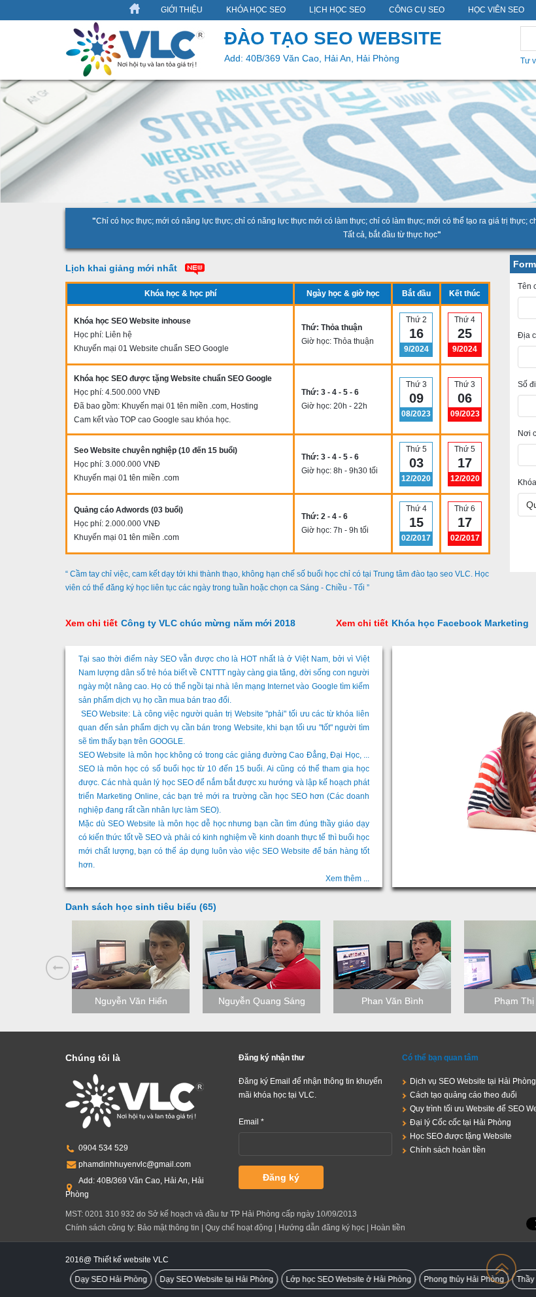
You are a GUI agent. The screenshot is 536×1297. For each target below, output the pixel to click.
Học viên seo (496, 9)
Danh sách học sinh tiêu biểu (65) (140, 906)
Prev (58, 968)
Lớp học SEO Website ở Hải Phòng (325, 1279)
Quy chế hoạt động (239, 1227)
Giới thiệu (182, 9)
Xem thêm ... (347, 878)
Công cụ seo (416, 9)
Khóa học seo (256, 9)
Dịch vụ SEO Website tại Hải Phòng (473, 1081)
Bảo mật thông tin (168, 1227)
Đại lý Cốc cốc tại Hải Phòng (460, 1122)
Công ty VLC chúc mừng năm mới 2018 (180, 623)
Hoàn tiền (388, 1227)
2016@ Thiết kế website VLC (117, 1259)
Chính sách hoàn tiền (448, 1149)
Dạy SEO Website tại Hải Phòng (193, 1279)
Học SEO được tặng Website (461, 1136)
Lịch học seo (337, 9)
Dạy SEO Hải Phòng (88, 1279)
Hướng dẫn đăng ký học (321, 1227)
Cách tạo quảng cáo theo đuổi (463, 1095)
